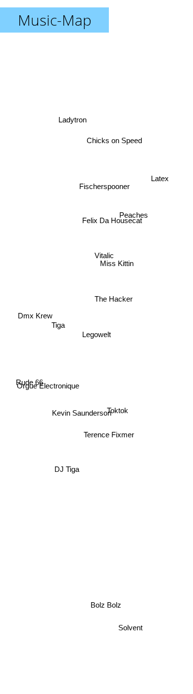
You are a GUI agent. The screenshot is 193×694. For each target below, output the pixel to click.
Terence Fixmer (112, 432)
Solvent (133, 627)
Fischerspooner (102, 180)
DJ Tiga (65, 467)
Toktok (119, 405)
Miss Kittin (115, 255)
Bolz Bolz (106, 604)
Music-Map (55, 20)
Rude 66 (29, 389)
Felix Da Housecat (108, 206)
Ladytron (79, 103)
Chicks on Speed (116, 138)
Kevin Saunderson (85, 422)
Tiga (56, 338)
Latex (165, 217)
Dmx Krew (33, 317)
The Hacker (113, 295)
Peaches (128, 190)
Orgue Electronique (48, 391)
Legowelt (96, 334)
